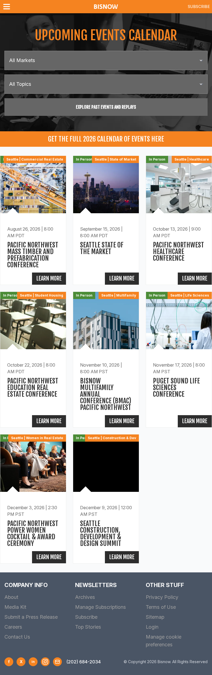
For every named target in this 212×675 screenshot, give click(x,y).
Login (152, 627)
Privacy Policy (162, 597)
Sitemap (155, 617)
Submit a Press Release (31, 617)
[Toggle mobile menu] (7, 6)
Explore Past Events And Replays (106, 107)
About (11, 597)
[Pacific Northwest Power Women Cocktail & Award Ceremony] (33, 498)
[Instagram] (45, 661)
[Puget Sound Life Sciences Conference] (179, 359)
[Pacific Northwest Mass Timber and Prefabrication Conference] (33, 220)
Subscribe (199, 6)
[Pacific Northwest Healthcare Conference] (179, 220)
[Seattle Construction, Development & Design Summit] (106, 498)
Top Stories (88, 627)
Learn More (49, 278)
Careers (13, 627)
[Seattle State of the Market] (106, 220)
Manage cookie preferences (163, 640)
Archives (85, 597)
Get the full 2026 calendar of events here (106, 139)
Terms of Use (161, 607)
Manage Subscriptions (100, 607)
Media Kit (15, 607)
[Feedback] (57, 661)
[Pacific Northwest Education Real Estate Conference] (33, 359)
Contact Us (17, 637)
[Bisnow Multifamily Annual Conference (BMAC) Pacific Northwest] (106, 359)
